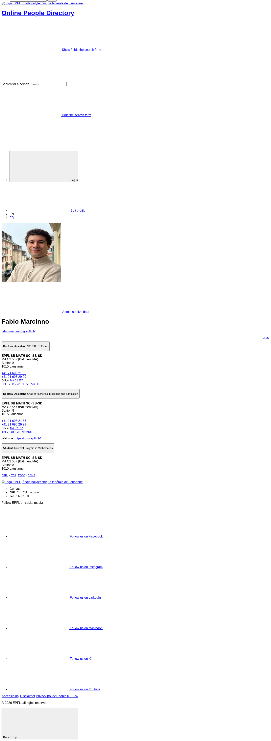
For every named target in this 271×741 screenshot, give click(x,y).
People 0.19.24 (67, 696)
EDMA (31, 475)
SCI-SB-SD (32, 384)
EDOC (21, 475)
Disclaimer (27, 696)
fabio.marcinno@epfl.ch (18, 331)
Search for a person (15, 84)
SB (12, 384)
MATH (20, 384)
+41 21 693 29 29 (14, 376)
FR (12, 217)
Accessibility (10, 696)
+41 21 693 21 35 (14, 373)
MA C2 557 (16, 380)
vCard (266, 337)
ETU (13, 475)
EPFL (5, 384)
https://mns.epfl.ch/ (28, 438)
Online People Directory (38, 12)
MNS (29, 431)
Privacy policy (46, 696)
